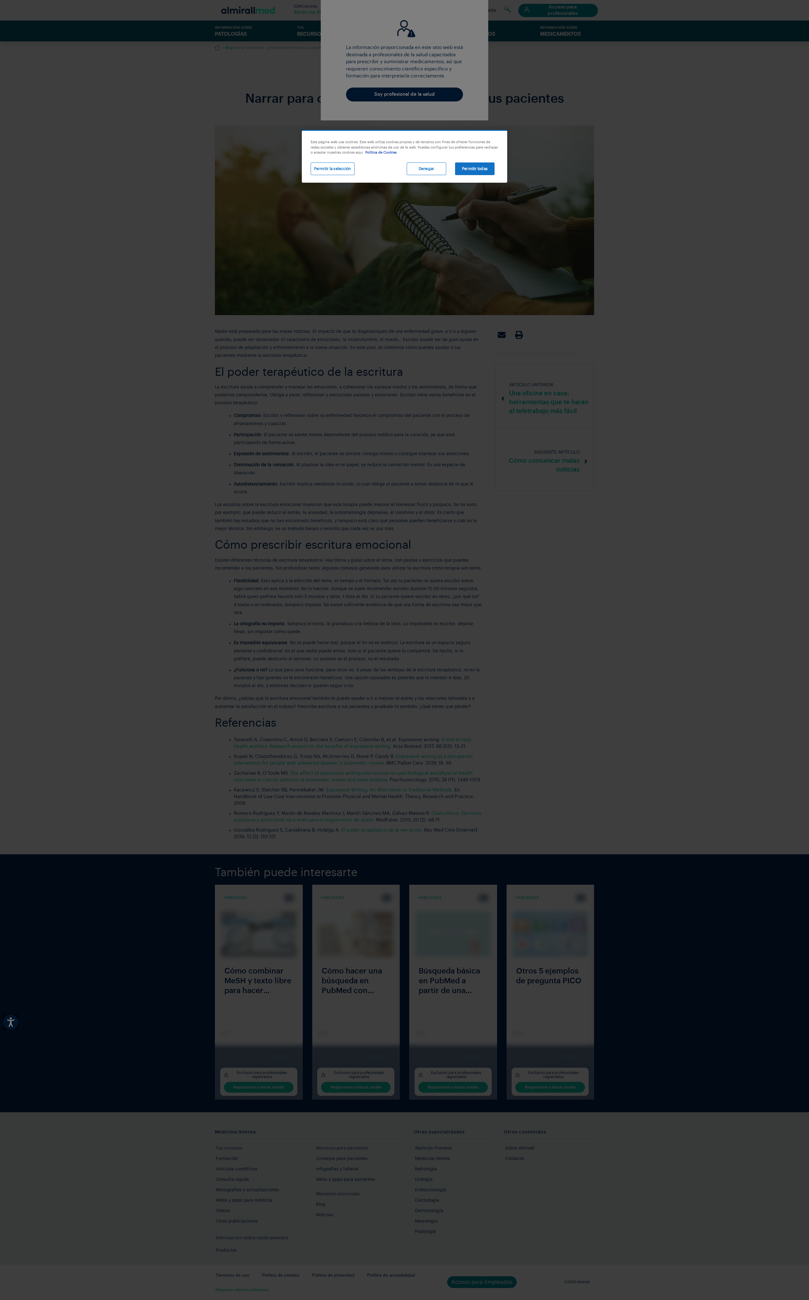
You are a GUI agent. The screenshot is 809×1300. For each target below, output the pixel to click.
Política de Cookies (381, 152)
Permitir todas (475, 169)
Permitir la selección (332, 169)
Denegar (426, 169)
